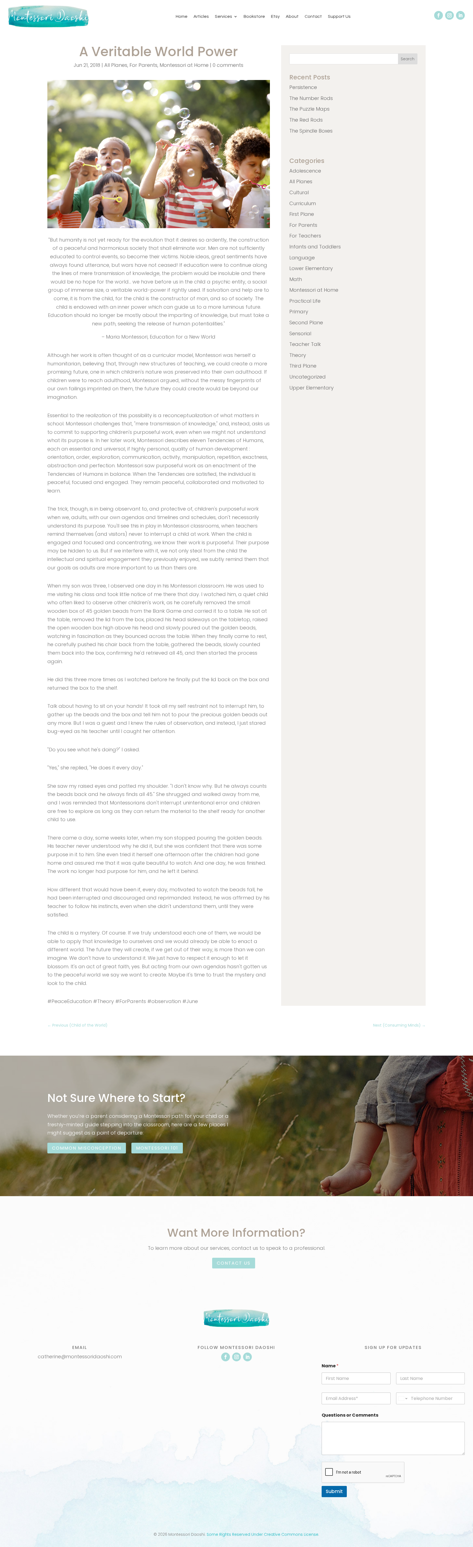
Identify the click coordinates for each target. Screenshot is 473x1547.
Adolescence (305, 170)
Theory (297, 355)
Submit (334, 1491)
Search (407, 59)
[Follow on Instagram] (449, 15)
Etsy (275, 16)
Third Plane (302, 365)
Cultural (299, 192)
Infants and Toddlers (315, 246)
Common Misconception (86, 1148)
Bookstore (254, 16)
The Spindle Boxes (311, 130)
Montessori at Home (184, 65)
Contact (313, 16)
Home (182, 16)
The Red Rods (306, 119)
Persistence (303, 87)
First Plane (301, 214)
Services (223, 16)
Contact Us (233, 1263)
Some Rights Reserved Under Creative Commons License (262, 1534)
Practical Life (305, 300)
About (292, 16)
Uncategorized (307, 376)
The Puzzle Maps (309, 108)
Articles (201, 16)
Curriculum (302, 203)
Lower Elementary (311, 268)
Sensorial (300, 333)
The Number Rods (311, 98)
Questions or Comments (350, 1415)
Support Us (339, 16)
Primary (298, 311)
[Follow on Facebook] (438, 15)
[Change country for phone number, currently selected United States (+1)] (402, 1398)
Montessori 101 (157, 1148)
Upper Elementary (311, 387)
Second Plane (306, 322)
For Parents (143, 65)
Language (302, 257)
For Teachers (305, 235)
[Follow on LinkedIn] (460, 15)
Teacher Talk (305, 344)
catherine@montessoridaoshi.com (80, 1356)
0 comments (228, 65)
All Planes (115, 65)
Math (295, 279)
